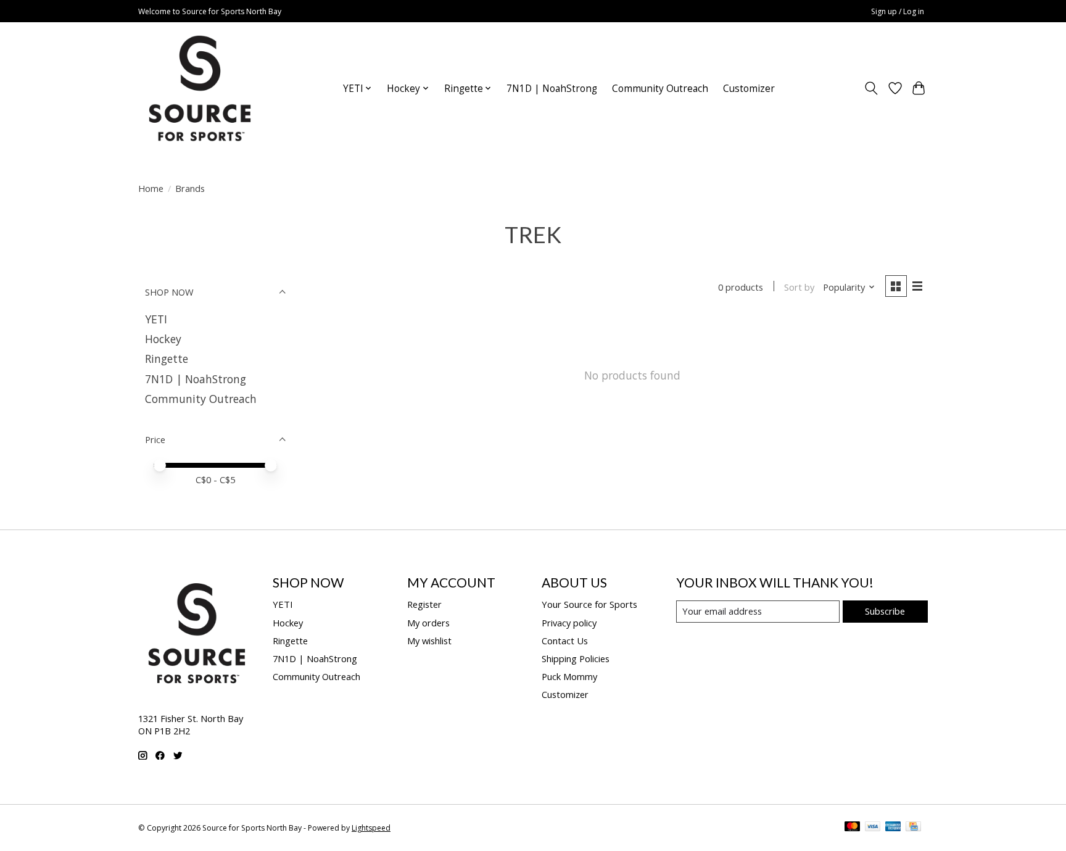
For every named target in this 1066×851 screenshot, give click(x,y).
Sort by (799, 287)
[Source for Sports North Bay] (200, 88)
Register (424, 604)
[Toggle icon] (871, 88)
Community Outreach (660, 88)
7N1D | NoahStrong (551, 88)
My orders (428, 622)
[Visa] (873, 827)
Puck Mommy (569, 676)
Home (150, 188)
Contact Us (565, 640)
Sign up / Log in (897, 11)
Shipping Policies (575, 658)
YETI (156, 319)
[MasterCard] (853, 827)
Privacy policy (569, 622)
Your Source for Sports (589, 604)
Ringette (166, 358)
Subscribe (885, 611)
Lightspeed (371, 828)
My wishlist (429, 640)
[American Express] (893, 827)
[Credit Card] (913, 827)
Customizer (749, 88)
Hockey (163, 338)
